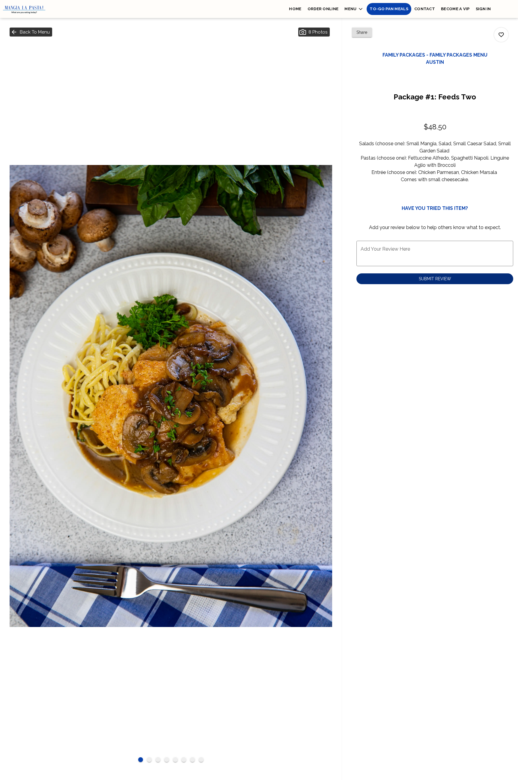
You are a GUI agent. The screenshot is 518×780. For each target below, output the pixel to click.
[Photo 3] (158, 759)
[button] (354, 9)
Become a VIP (455, 9)
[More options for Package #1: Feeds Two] (501, 35)
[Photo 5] (175, 759)
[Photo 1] (140, 759)
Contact (424, 9)
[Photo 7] (192, 759)
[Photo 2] (149, 759)
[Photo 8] (201, 759)
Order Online (323, 9)
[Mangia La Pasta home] (27, 8)
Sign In (483, 9)
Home (295, 9)
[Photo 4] (166, 759)
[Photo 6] (183, 759)
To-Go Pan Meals (389, 9)
